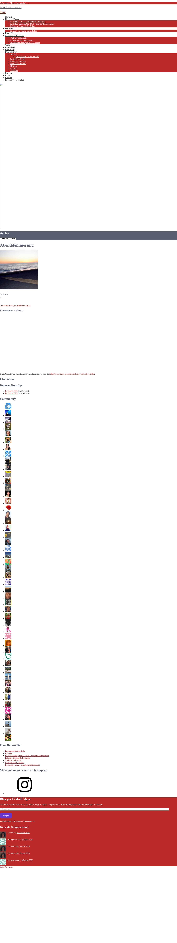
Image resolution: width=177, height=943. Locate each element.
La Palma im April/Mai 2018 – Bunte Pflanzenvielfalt (32, 24)
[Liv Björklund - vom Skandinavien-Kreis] (8, 679)
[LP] (8, 692)
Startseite (9, 17)
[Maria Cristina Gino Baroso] (8, 611)
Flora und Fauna (12, 19)
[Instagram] (24, 794)
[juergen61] (8, 476)
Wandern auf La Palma (14, 35)
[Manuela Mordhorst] (8, 436)
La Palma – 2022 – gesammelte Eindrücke (27, 21)
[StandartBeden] (8, 625)
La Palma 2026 (11, 391)
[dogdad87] (8, 442)
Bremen (13, 66)
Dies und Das (10, 52)
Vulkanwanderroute (18, 38)
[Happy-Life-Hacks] (8, 490)
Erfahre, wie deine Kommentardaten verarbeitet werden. (72, 374)
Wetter (7, 45)
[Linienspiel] (8, 564)
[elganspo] (8, 686)
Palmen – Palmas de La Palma (22, 26)
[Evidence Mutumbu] (8, 706)
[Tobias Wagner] (8, 665)
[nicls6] (8, 456)
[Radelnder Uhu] (8, 591)
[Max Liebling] (8, 524)
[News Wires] (8, 537)
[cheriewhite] (8, 645)
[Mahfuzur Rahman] (8, 503)
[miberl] (8, 659)
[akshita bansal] (8, 578)
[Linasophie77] (8, 632)
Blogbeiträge (10, 47)
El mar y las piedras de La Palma (23, 31)
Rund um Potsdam (18, 61)
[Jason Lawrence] (8, 740)
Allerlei (13, 54)
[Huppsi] (8, 719)
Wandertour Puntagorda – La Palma (25, 42)
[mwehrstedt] (8, 544)
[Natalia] (8, 551)
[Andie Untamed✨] (8, 449)
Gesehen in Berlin (17, 59)
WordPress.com (6, 867)
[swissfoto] (8, 605)
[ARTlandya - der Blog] (8, 726)
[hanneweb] (8, 483)
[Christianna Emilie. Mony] (8, 652)
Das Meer (9, 28)
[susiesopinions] (8, 618)
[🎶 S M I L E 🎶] (8, 713)
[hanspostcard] (8, 584)
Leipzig (13, 68)
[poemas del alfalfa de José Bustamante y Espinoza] (8, 463)
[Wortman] (8, 469)
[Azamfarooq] (8, 517)
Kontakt (8, 78)
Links (7, 75)
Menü (3, 12)
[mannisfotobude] (8, 557)
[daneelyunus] (8, 699)
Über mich (9, 49)
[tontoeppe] (8, 672)
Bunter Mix (10, 33)
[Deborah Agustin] (8, 496)
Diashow (9, 73)
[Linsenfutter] (8, 733)
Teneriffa (14, 71)
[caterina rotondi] (8, 510)
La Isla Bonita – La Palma (10, 7)
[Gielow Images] (8, 598)
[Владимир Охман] (8, 638)
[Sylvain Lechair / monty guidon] (8, 415)
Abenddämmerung (15, 305)
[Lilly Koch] (8, 571)
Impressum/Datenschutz (15, 80)
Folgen (6, 815)
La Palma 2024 (11, 393)
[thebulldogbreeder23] (8, 429)
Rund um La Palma (18, 64)
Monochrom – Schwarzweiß (27, 56)
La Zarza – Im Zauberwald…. (22, 40)
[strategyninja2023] (8, 422)
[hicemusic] (8, 530)
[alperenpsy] (8, 409)
